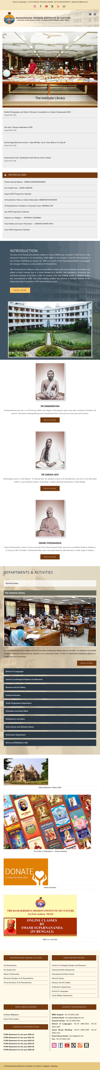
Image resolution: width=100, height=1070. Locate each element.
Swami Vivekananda (11, 974)
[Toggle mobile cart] (90, 14)
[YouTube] (67, 1045)
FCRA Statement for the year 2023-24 (19, 1044)
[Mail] (86, 1045)
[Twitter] (73, 1045)
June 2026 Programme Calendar (17, 230)
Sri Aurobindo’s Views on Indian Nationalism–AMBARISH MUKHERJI (30, 200)
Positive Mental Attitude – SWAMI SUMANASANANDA (25, 182)
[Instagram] (54, 1045)
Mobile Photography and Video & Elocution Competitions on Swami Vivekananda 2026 (37, 112)
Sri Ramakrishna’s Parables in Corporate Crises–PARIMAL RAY (28, 206)
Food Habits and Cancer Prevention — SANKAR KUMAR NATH (28, 224)
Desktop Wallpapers (11, 1015)
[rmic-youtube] (40, 895)
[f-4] (26, 859)
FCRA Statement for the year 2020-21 (19, 1034)
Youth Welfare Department (62, 995)
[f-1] (26, 759)
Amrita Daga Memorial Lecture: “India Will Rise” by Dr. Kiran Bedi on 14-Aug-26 (34, 142)
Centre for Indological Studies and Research (69, 965)
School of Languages (60, 991)
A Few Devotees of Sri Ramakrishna (17, 983)
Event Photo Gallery (11, 1019)
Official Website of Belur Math (50, 787)
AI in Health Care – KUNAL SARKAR (18, 188)
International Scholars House (63, 974)
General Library (58, 978)
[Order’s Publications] (47, 796)
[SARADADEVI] (50, 432)
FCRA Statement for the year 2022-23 (19, 1041)
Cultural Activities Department (63, 970)
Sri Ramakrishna (10, 965)
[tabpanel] (50, 628)
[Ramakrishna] (50, 364)
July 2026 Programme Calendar (16, 212)
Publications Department (61, 987)
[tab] (50, 583)
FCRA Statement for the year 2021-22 (19, 1037)
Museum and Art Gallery (61, 983)
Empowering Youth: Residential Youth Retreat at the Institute (27, 158)
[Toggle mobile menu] (95, 14)
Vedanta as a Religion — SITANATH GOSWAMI (22, 218)
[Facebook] (60, 1045)
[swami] (50, 501)
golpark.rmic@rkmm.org (79, 2)
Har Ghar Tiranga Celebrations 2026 (18, 127)
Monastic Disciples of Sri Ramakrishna (18, 978)
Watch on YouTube (50, 939)
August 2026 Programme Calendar (17, 194)
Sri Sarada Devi (10, 970)
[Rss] (80, 1045)
